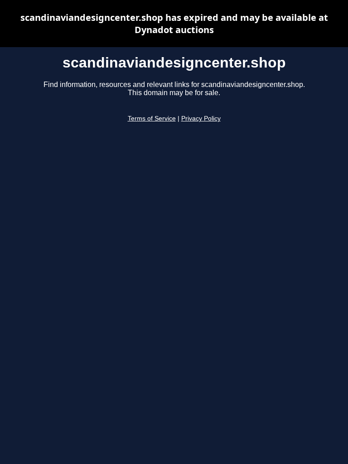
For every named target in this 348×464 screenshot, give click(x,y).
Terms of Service (152, 118)
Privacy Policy (201, 118)
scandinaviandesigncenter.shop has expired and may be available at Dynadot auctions (174, 23)
